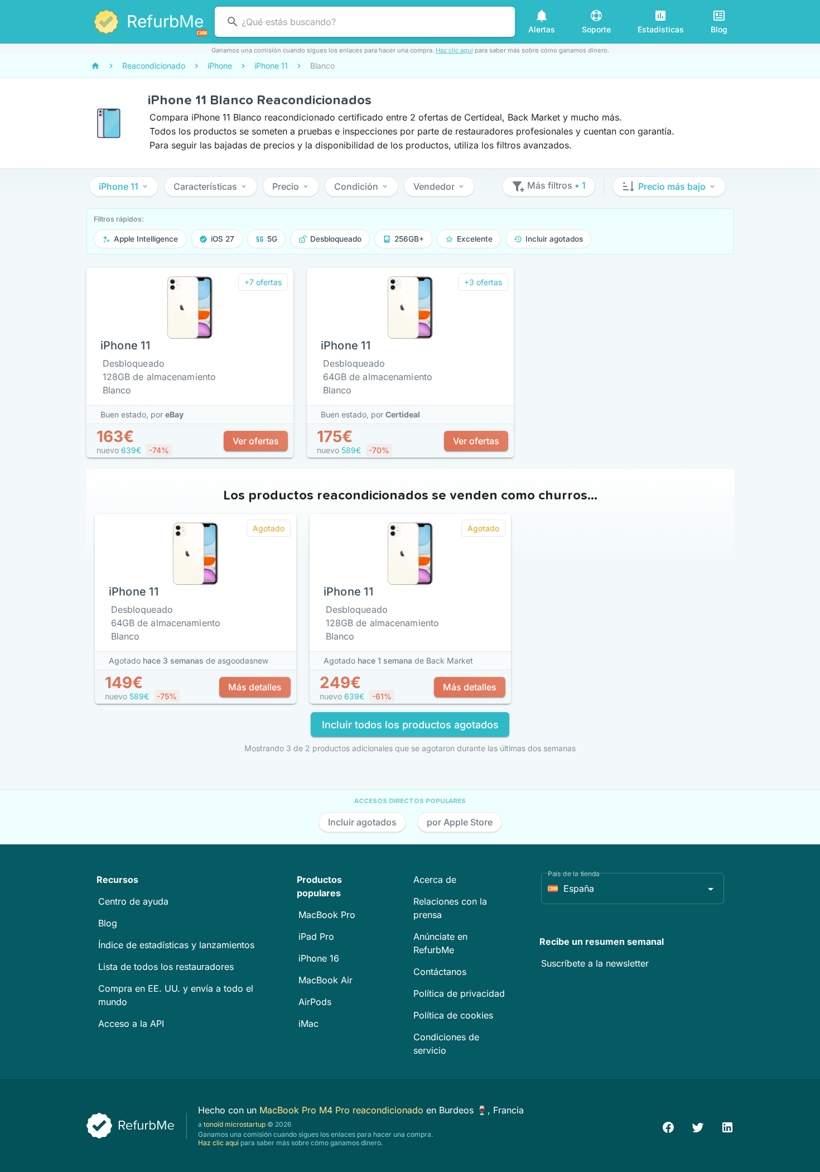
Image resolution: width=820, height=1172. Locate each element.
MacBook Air (325, 980)
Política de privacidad (459, 993)
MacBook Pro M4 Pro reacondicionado (342, 1110)
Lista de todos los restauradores (166, 966)
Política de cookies (453, 1015)
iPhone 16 (318, 958)
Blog (107, 923)
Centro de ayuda (133, 901)
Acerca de (434, 879)
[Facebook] (668, 1126)
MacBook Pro (326, 914)
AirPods (314, 1001)
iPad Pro (316, 936)
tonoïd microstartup (235, 1124)
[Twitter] (698, 1126)
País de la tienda (574, 874)
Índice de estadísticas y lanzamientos (176, 944)
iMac (308, 1023)
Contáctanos (439, 971)
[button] (123, 186)
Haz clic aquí (454, 50)
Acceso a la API (131, 1023)
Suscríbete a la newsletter (595, 963)
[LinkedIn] (727, 1126)
